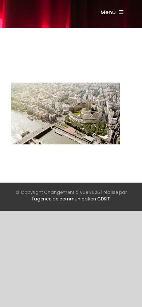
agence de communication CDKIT (72, 199)
